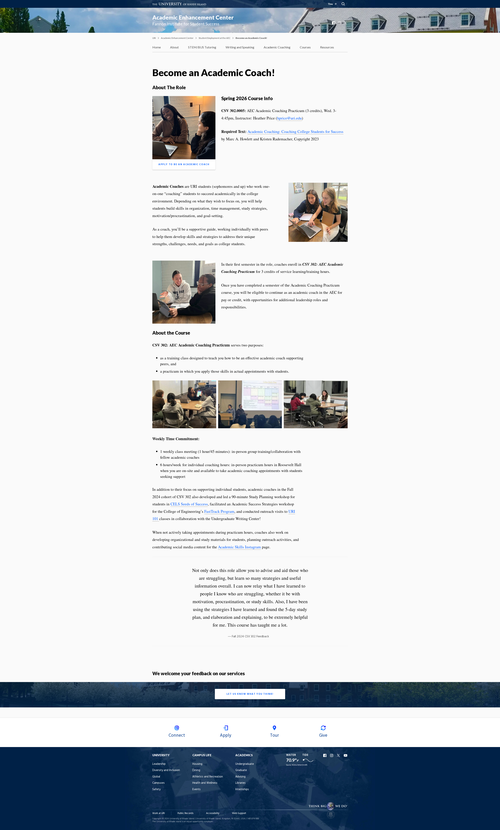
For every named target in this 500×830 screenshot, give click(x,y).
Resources (327, 47)
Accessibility (212, 813)
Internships (242, 789)
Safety (156, 789)
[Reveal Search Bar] (343, 4)
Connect (177, 735)
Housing (197, 764)
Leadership (159, 764)
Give (323, 735)
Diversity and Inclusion (166, 770)
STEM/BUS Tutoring (202, 47)
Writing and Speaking (240, 47)
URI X (339, 755)
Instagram (340, 22)
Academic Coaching (277, 47)
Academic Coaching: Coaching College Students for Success (295, 131)
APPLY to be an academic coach (183, 164)
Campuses (158, 783)
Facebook (334, 22)
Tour (274, 735)
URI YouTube (346, 755)
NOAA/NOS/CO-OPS (299, 765)
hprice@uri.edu (289, 118)
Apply (225, 735)
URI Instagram (332, 755)
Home (156, 47)
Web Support (239, 813)
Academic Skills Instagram (239, 546)
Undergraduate (244, 764)
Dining (196, 770)
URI (154, 38)
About (174, 47)
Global (156, 777)
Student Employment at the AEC (214, 38)
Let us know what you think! (250, 694)
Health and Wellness (204, 783)
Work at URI (158, 813)
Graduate (241, 770)
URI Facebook (325, 755)
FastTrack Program (219, 511)
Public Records (185, 813)
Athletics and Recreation (207, 777)
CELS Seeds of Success (189, 504)
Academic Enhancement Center (193, 17)
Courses (305, 47)
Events (196, 789)
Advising (240, 777)
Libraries (240, 783)
